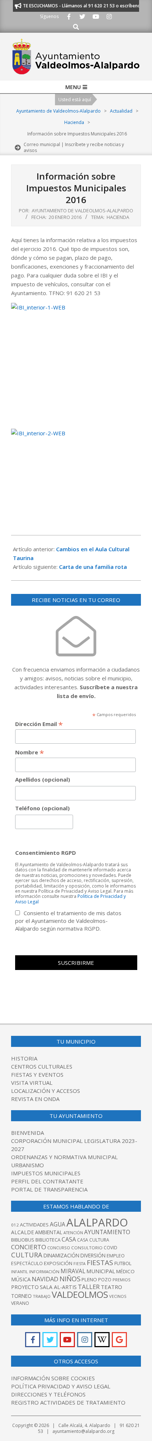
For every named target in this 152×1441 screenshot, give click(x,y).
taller (89, 1286)
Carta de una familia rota (93, 566)
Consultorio (87, 1247)
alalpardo (97, 1222)
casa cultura (93, 1240)
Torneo (21, 1295)
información (44, 1271)
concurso (58, 1247)
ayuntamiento (107, 1232)
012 (15, 1225)
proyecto (25, 1287)
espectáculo (27, 1263)
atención (73, 1232)
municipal (100, 1271)
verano (20, 1303)
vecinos (118, 1296)
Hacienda (118, 217)
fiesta (79, 1263)
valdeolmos (80, 1294)
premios (121, 1279)
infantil (19, 1271)
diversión (93, 1255)
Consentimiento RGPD (45, 852)
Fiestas (100, 1262)
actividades (34, 1224)
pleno (89, 1279)
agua (57, 1224)
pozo (104, 1280)
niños (69, 1278)
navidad (45, 1279)
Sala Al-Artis (58, 1287)
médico (125, 1271)
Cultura (26, 1254)
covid (110, 1247)
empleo (116, 1256)
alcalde (22, 1232)
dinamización (61, 1255)
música (21, 1279)
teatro (111, 1286)
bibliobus (22, 1239)
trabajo (42, 1296)
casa (69, 1239)
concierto (28, 1247)
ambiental (48, 1232)
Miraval (73, 1271)
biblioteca (48, 1240)
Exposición (58, 1263)
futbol (122, 1263)
